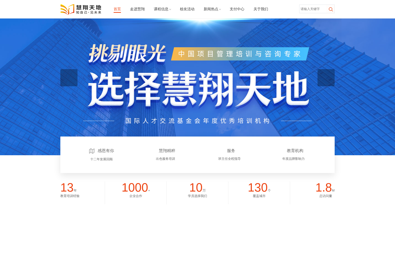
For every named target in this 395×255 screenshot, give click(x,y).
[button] (195, 130)
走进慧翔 (137, 9)
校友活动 (187, 9)
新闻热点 (211, 9)
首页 (117, 9)
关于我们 (261, 9)
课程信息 (161, 9)
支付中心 (237, 9)
